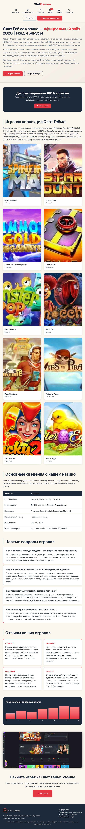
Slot (42, 4)
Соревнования (27, 12)
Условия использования (68, 814)
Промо (50, 10)
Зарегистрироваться (51, 18)
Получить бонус (33, 74)
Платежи (59, 12)
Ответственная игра (66, 817)
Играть (44, 793)
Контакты (69, 12)
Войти (31, 18)
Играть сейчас (14, 74)
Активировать (42, 106)
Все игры (15, 12)
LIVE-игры (40, 12)
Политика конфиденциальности (70, 812)
